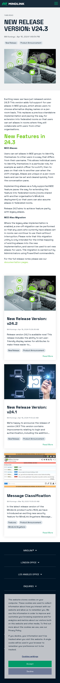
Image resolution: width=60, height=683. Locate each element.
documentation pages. (16, 262)
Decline (30, 671)
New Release (11, 43)
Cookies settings (30, 656)
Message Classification (29, 495)
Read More (48, 356)
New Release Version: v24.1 (27, 409)
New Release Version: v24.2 (27, 321)
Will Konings (10, 36)
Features (12, 522)
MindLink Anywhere (16, 527)
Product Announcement (31, 43)
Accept (30, 664)
